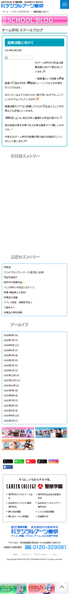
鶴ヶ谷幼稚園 (14, 511)
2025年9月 (9, 390)
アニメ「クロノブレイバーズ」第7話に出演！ (24, 272)
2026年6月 (9, 345)
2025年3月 (9, 420)
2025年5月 (9, 410)
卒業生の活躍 (11, 297)
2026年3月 (9, 360)
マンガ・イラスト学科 (34, 205)
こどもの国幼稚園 (46, 511)
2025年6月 (9, 405)
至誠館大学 (43, 516)
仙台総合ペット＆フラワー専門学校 (49, 504)
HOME (15, 554)
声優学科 (34, 180)
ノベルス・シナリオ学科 (34, 230)
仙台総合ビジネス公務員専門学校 (19, 504)
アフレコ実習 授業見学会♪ (18, 302)
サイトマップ (26, 554)
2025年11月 (10, 380)
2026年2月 (9, 365)
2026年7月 (9, 340)
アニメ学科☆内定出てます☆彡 (19, 287)
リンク (54, 554)
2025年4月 (9, 415)
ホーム (5, 11)
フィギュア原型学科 (34, 242)
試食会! (7, 267)
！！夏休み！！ (9, 307)
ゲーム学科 (34, 218)
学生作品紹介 (11, 277)
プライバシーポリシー (41, 554)
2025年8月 (9, 395)
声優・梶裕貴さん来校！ (15, 292)
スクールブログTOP (20, 11)
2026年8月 (9, 335)
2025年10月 (10, 385)
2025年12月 (10, 375)
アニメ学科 (34, 168)
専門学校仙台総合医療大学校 (49, 496)
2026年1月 (9, 370)
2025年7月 (9, 400)
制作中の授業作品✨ (14, 282)
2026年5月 (9, 350)
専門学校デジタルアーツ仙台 (20, 496)
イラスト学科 (34, 193)
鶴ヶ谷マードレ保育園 (18, 516)
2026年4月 (9, 355)
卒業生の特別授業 (13, 312)
